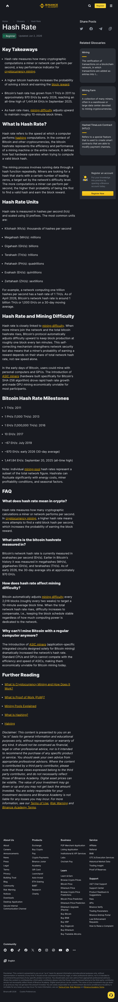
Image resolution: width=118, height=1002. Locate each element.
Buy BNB (65, 918)
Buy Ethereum (67, 930)
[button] (111, 5)
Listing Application (69, 849)
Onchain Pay (67, 861)
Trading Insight (96, 865)
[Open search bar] (88, 5)
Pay (34, 853)
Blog (5, 881)
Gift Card (36, 869)
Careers (7, 849)
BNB (91, 853)
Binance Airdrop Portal (99, 915)
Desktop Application (12, 902)
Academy (36, 865)
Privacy (7, 873)
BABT (34, 885)
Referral (93, 849)
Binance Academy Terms (94, 987)
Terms (6, 869)
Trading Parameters (98, 911)
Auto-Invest (37, 877)
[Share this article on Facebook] (91, 28)
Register (100, 5)
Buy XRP (65, 922)
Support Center (96, 888)
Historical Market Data (99, 861)
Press (6, 861)
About (6, 845)
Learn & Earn (67, 876)
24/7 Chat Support (98, 884)
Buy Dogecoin (67, 926)
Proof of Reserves (97, 869)
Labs (63, 857)
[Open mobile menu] (111, 5)
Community (8, 885)
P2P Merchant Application (73, 845)
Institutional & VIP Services (73, 853)
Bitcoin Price (66, 884)
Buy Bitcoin (66, 914)
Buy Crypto (37, 849)
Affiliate (92, 845)
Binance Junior (39, 861)
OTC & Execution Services (101, 857)
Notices (7, 893)
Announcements (11, 853)
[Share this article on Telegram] (100, 28)
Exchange (36, 845)
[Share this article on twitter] (81, 28)
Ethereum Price (68, 888)
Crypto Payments (40, 857)
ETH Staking (38, 881)
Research (36, 889)
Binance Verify (96, 907)
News (6, 857)
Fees (91, 899)
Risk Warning (9, 889)
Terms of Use (64, 987)
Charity (35, 893)
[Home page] (49, 5)
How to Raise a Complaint (101, 926)
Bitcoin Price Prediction (71, 899)
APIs (91, 903)
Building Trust (9, 877)
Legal (6, 865)
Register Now (97, 193)
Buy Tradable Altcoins (71, 934)
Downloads (8, 897)
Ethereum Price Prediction (73, 903)
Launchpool (37, 873)
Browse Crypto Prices (71, 880)
